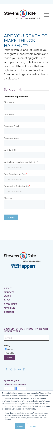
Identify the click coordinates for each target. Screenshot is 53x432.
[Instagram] (24, 369)
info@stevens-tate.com (15, 384)
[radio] (26, 349)
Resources (10, 304)
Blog (7, 300)
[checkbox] (26, 351)
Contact (9, 312)
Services (9, 292)
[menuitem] (45, 15)
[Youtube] (19, 369)
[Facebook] (6, 369)
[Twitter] (10, 369)
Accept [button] (20, 426)
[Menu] (45, 15)
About (7, 288)
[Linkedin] (15, 369)
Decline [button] (33, 426)
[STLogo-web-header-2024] (22, 15)
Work (7, 296)
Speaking (9, 308)
